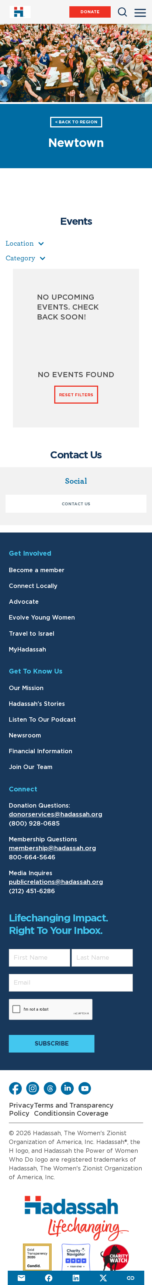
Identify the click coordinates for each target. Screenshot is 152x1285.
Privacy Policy (21, 1109)
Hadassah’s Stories (37, 704)
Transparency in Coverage (91, 1109)
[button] (140, 11)
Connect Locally (33, 586)
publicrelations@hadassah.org (56, 882)
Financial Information (40, 751)
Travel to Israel (31, 634)
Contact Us (76, 504)
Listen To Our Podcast (42, 720)
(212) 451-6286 (32, 891)
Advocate (24, 602)
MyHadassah (27, 650)
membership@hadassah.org (52, 848)
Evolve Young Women (42, 618)
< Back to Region (76, 122)
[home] (20, 12)
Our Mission (26, 688)
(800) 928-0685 (34, 823)
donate (90, 12)
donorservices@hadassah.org (55, 814)
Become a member (37, 570)
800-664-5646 (32, 857)
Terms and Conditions (51, 1109)
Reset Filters (76, 395)
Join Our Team (30, 767)
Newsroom (25, 736)
